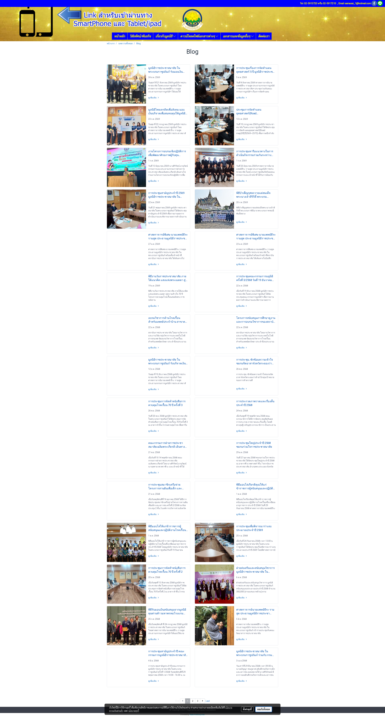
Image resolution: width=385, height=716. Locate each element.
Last (208, 701)
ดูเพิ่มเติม (152, 97)
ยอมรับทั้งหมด (263, 709)
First (177, 701)
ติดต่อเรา (263, 36)
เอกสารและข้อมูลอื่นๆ (237, 36)
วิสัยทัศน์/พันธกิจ (140, 36)
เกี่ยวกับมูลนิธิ (164, 36)
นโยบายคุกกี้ (133, 710)
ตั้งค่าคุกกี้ (247, 709)
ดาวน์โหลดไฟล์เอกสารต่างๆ (198, 36)
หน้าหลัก (119, 36)
